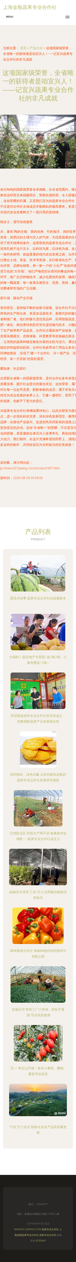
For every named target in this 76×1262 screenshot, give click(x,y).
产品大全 (36, 48)
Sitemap (41, 1240)
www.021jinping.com (27, 1229)
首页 (23, 48)
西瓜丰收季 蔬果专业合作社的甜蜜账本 (38, 598)
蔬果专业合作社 (50, 1229)
